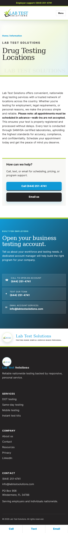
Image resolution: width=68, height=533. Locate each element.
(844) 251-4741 (11, 478)
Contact (7, 441)
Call (11, 528)
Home (5, 36)
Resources (8, 447)
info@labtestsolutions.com (18, 484)
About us (7, 436)
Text (34, 528)
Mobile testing (10, 410)
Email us (34, 196)
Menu (61, 13)
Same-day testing (12, 404)
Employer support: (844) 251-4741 (34, 3)
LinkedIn (7, 458)
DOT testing (9, 399)
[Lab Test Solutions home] (16, 13)
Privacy (6, 452)
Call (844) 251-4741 (34, 186)
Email (56, 528)
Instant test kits (11, 415)
